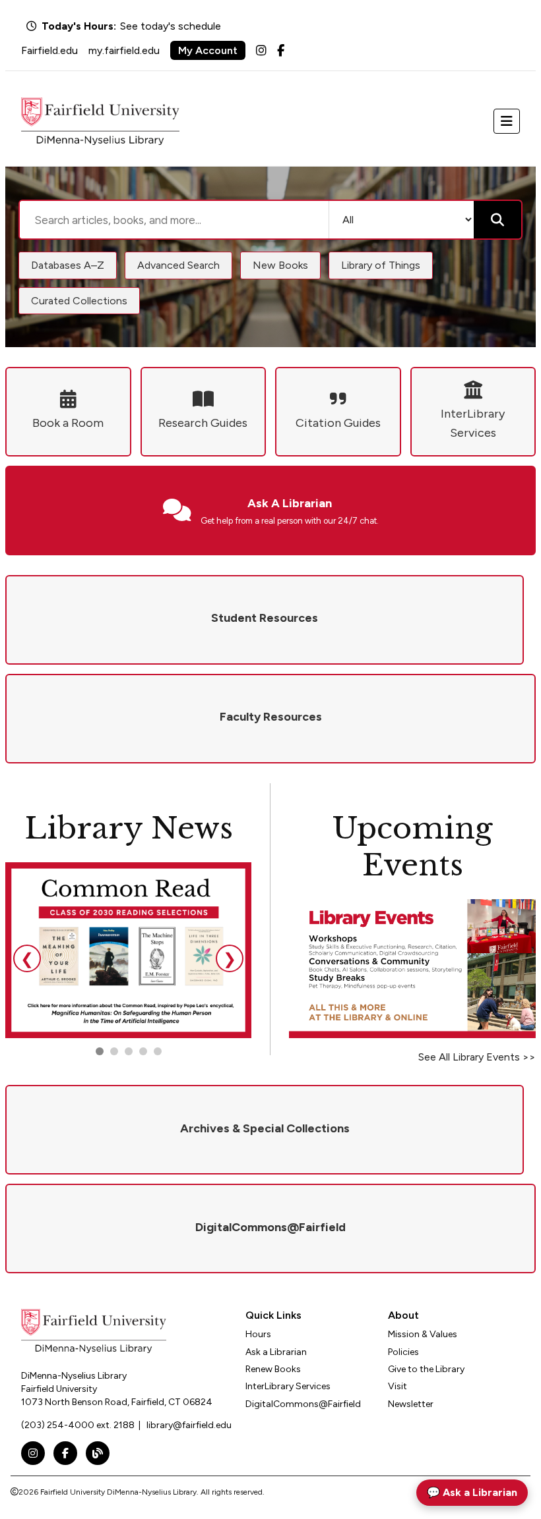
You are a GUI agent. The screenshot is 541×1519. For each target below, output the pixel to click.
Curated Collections (79, 300)
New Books (280, 265)
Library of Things (380, 265)
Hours (258, 1334)
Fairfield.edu (49, 50)
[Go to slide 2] (114, 1051)
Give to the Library (426, 1369)
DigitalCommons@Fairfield (303, 1404)
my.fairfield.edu (124, 50)
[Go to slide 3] (129, 1051)
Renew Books (273, 1369)
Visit (397, 1386)
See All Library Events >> (477, 1057)
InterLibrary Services (288, 1386)
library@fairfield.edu (189, 1425)
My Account (208, 50)
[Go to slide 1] (100, 1051)
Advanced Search (178, 265)
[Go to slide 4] (158, 1051)
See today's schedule (170, 26)
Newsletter (410, 1404)
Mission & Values (422, 1334)
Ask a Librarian (276, 1352)
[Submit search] (497, 219)
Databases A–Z (67, 265)
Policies (403, 1352)
